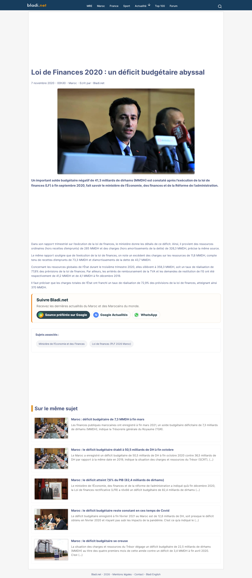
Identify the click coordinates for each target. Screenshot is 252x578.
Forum (173, 6)
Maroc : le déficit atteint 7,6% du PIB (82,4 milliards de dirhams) (117, 480)
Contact (138, 574)
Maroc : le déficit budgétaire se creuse (99, 541)
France (114, 6)
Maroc (101, 6)
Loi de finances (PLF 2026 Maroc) (111, 343)
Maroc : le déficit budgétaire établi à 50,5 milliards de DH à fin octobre (122, 449)
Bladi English (153, 574)
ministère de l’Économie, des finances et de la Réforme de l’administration (161, 185)
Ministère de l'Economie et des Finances (62, 343)
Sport (126, 6)
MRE (89, 6)
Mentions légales (122, 574)
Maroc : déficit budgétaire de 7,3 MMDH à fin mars (107, 419)
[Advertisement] (126, 39)
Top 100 (160, 6)
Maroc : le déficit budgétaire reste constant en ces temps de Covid (120, 510)
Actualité (140, 6)
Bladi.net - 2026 (100, 574)
